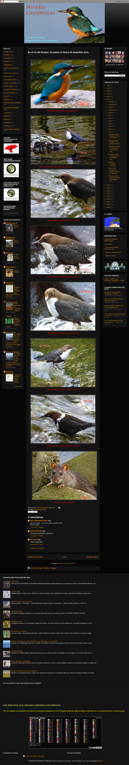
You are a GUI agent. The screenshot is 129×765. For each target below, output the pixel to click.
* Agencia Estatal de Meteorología (111, 240)
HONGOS (7, 99)
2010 (108, 201)
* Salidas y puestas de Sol (113, 252)
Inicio (65, 557)
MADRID (6, 116)
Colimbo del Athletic (17, 651)
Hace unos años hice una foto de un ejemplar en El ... (114, 306)
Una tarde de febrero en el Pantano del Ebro (24, 671)
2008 (108, 207)
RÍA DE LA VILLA (11, 223)
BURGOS (7, 61)
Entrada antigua (92, 557)
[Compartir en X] (33, 512)
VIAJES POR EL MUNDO (12, 129)
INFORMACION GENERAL (12, 103)
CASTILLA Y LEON (10, 73)
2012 (108, 196)
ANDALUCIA (8, 51)
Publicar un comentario (37, 548)
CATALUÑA (7, 76)
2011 (108, 199)
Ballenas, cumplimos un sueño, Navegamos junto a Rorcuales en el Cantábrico (34, 641)
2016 (108, 185)
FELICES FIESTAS (17, 611)
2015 (108, 188)
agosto (110, 112)
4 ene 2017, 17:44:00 (36, 536)
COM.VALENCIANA (10, 80)
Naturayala (9, 253)
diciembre (111, 101)
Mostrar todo (18, 386)
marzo (110, 126)
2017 (108, 99)
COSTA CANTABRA (10, 83)
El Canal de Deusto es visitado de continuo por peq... (114, 149)
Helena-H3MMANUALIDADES (39, 520)
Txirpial (8, 316)
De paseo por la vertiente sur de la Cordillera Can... (114, 156)
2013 (108, 193)
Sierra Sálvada (11, 332)
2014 (108, 191)
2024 (108, 85)
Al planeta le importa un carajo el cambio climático (17, 378)
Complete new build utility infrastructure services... (113, 293)
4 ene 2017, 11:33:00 (36, 527)
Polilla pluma (15, 581)
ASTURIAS (7, 58)
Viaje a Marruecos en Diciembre (20, 661)
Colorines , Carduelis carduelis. (112, 163)
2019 (108, 94)
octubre (111, 107)
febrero (110, 129)
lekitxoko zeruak (11, 302)
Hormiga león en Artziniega (16, 256)
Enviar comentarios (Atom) (67, 563)
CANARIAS (7, 65)
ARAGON (7, 55)
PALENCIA (7, 126)
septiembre (112, 110)
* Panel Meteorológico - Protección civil (112, 248)
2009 (108, 204)
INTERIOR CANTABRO (11, 108)
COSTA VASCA (8, 86)
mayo (110, 121)
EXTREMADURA (9, 93)
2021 (108, 88)
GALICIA (6, 96)
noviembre (112, 104)
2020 (108, 91)
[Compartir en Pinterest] (36, 512)
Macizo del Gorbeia (12, 352)
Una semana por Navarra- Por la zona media (113, 135)
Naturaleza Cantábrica (9, 372)
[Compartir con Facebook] (35, 512)
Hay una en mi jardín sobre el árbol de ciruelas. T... (114, 299)
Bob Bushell (34, 539)
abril (110, 123)
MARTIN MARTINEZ (42, 507)
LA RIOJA (7, 113)
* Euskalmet (108, 244)
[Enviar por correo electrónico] (29, 512)
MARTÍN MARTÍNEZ (40, 509)
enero (110, 132)
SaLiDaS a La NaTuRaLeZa (10, 238)
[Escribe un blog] (31, 512)
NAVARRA (7, 122)
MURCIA (6, 119)
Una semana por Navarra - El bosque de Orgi (113, 142)
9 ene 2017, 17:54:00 (36, 544)
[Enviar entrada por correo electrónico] (59, 507)
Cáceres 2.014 (15, 591)
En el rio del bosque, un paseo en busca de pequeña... (114, 170)
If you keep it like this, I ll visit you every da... (114, 321)
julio (109, 115)
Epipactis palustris (16, 621)
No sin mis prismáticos (10, 283)
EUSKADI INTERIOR (10, 89)
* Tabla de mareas (110, 255)
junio (110, 118)
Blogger (100, 761)
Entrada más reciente (35, 557)
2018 (108, 96)
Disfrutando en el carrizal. (18, 631)
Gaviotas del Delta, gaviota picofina (21, 601)
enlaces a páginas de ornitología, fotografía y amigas (114, 279)
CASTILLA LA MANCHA (11, 68)
